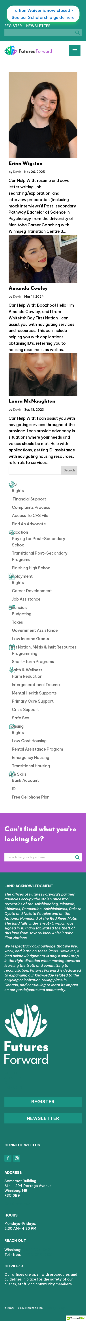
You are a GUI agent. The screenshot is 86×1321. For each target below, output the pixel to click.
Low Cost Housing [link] (29, 740)
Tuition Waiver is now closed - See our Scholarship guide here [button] (43, 14)
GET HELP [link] (13, 1083)
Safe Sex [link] (20, 717)
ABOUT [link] (10, 1073)
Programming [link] (24, 653)
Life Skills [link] (17, 774)
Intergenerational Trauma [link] (36, 684)
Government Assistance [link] (35, 630)
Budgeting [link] (21, 613)
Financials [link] (18, 607)
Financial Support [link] (29, 499)
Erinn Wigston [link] (26, 164)
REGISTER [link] (13, 26)
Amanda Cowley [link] (28, 288)
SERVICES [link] (13, 1078)
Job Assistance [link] (26, 599)
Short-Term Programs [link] (33, 661)
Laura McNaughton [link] (32, 401)
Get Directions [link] (17, 1204)
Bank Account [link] (25, 780)
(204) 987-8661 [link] (37, 1250)
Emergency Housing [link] (30, 757)
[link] (28, 50)
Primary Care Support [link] (33, 701)
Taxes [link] (17, 622)
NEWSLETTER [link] (38, 26)
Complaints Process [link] (31, 507)
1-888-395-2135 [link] (37, 1254)
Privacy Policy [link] (55, 1308)
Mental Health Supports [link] (34, 693)
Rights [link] (18, 490)
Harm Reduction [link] (27, 676)
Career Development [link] (32, 590)
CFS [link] (13, 484)
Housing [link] (16, 726)
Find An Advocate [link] (29, 523)
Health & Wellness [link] (25, 669)
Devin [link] (17, 172)
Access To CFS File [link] (30, 515)
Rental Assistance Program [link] (37, 749)
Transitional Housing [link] (31, 765)
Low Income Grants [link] (30, 638)
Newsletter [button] (43, 1118)
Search (69, 470)
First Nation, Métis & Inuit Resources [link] (43, 647)
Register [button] (43, 1101)
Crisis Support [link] (25, 709)
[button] (7, 1158)
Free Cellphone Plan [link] (30, 797)
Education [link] (18, 532)
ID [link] (14, 788)
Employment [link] (21, 576)
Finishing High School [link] (31, 567)
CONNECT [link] (13, 1087)
